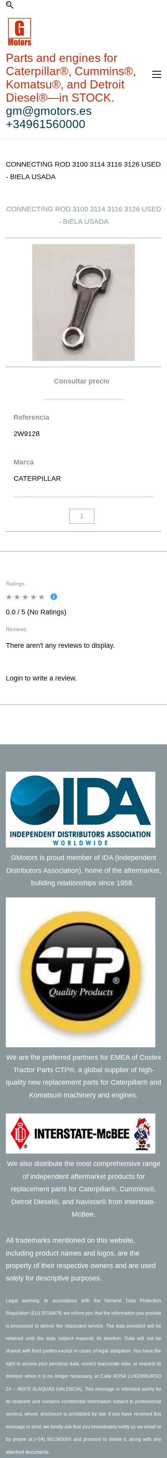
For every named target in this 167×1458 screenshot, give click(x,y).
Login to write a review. (41, 678)
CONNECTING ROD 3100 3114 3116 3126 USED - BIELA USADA (83, 170)
